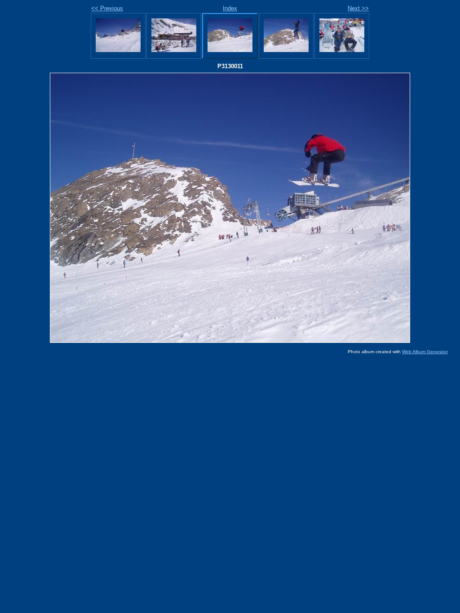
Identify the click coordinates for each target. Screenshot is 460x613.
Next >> (358, 8)
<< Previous (107, 8)
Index (230, 8)
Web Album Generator (425, 351)
